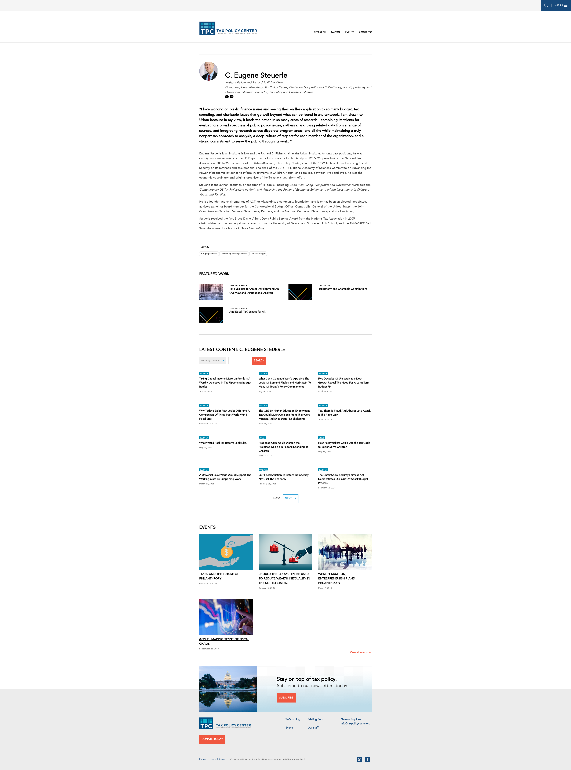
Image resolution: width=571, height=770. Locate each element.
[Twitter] (359, 761)
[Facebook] (367, 761)
